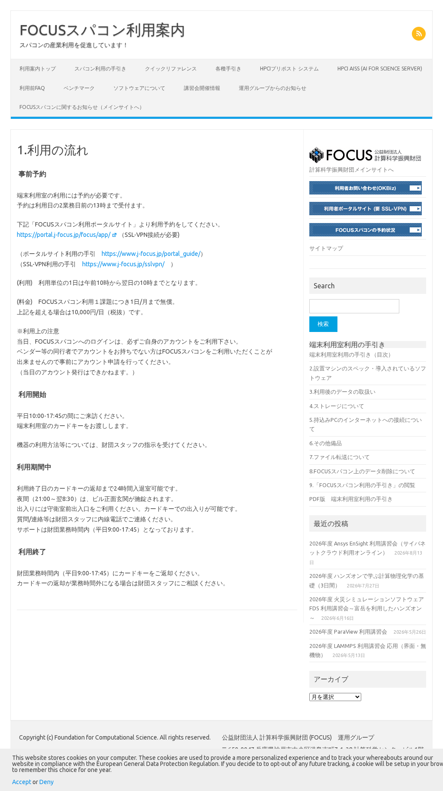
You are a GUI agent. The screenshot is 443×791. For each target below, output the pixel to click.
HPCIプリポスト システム (289, 68)
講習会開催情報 (202, 88)
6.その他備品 (325, 443)
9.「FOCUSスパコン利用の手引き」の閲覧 (362, 485)
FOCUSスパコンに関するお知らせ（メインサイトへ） (81, 107)
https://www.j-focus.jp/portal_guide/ (151, 253)
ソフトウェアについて (139, 88)
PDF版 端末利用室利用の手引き (351, 499)
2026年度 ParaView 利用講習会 (348, 631)
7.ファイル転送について (339, 457)
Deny (46, 781)
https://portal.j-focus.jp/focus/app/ (63, 234)
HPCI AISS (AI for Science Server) (379, 68)
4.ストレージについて (336, 406)
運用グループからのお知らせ (272, 88)
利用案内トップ (37, 68)
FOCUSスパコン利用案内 (102, 29)
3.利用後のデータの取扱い (342, 392)
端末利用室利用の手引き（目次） (351, 354)
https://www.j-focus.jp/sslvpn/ (123, 264)
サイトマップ (326, 248)
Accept (21, 781)
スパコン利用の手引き (100, 68)
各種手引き (228, 68)
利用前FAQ (32, 88)
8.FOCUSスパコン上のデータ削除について (362, 471)
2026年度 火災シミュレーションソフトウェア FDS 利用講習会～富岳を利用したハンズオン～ (366, 608)
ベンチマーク (79, 88)
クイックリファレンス (171, 68)
